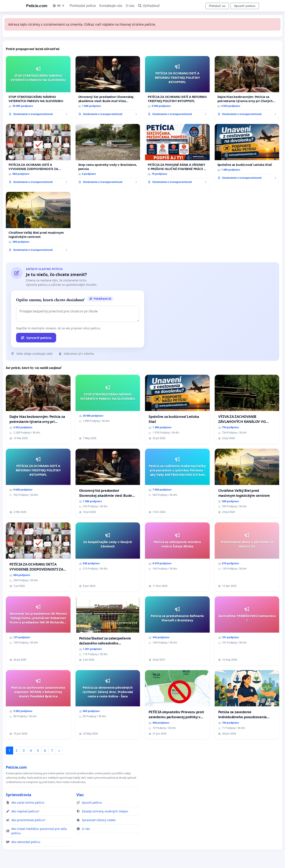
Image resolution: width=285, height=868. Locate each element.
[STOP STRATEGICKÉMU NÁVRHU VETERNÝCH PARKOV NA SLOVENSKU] (38, 87)
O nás (130, 5)
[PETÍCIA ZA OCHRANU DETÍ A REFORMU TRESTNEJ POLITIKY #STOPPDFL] (177, 87)
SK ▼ (61, 5)
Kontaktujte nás (110, 5)
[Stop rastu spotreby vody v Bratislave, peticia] (108, 155)
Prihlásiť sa (217, 5)
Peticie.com (36, 6)
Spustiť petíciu (244, 5)
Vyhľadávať (151, 5)
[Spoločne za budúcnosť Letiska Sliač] (247, 153)
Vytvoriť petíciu (39, 338)
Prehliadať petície (83, 5)
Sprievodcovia (18, 794)
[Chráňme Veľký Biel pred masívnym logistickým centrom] (38, 223)
